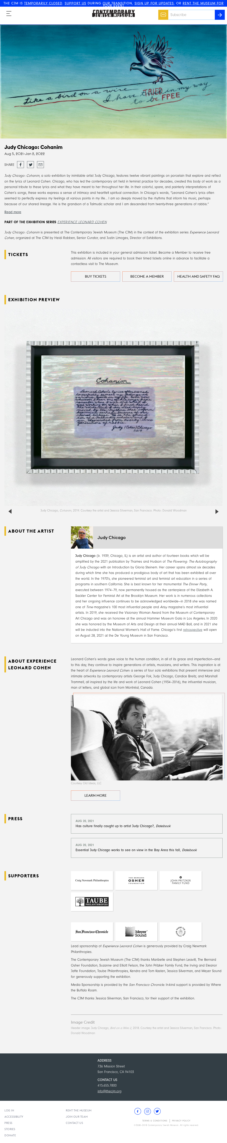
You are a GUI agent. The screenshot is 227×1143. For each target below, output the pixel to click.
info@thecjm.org (109, 1091)
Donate (10, 1135)
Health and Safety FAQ (198, 276)
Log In (9, 1110)
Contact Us (74, 1123)
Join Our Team (77, 1116)
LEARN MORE (95, 795)
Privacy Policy (181, 1120)
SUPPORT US (75, 3)
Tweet (30, 163)
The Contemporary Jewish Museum (111, 9)
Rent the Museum (79, 1110)
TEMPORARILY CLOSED (43, 3)
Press (8, 1123)
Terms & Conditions (154, 1120)
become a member (147, 276)
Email (162, 12)
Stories (9, 1129)
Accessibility (13, 1116)
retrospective (192, 630)
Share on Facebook (20, 164)
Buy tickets (95, 276)
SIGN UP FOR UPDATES (154, 3)
